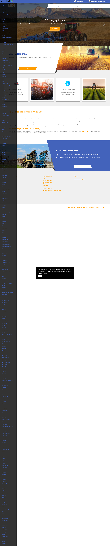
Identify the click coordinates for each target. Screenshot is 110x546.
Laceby (3, 276)
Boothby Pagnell (5, 49)
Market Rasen (5, 323)
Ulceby (3, 498)
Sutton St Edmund (6, 468)
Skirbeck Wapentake (6, 419)
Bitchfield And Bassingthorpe (8, 44)
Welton (3, 516)
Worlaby (3, 543)
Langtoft (4, 279)
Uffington (4, 495)
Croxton (3, 120)
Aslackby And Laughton (7, 15)
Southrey (4, 440)
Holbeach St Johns (6, 242)
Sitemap (103, 207)
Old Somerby (4, 369)
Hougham (4, 256)
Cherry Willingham (5, 102)
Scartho (3, 403)
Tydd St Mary (5, 493)
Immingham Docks (6, 262)
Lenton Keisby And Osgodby (8, 283)
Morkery (3, 332)
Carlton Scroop (5, 90)
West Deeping (5, 518)
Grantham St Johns (6, 189)
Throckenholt (5, 486)
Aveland (3, 17)
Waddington (4, 504)
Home (50, 6)
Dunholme (4, 129)
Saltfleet (3, 394)
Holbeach (4, 235)
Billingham (4, 42)
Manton (3, 319)
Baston (3, 33)
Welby (3, 511)
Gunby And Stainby (6, 212)
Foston (3, 164)
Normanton (4, 353)
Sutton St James (5, 470)
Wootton (4, 541)
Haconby (4, 217)
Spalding (4, 442)
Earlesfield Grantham (6, 136)
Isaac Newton (5, 269)
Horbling (3, 251)
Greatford (4, 200)
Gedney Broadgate (6, 173)
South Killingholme (6, 433)
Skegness (4, 413)
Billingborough (5, 40)
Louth (3, 307)
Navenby (4, 344)
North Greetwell (5, 358)
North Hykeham (5, 360)
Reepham (4, 387)
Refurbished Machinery (90, 6)
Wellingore (4, 514)
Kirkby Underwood (6, 272)
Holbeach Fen (5, 237)
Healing (3, 226)
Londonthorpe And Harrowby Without (8, 297)
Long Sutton (4, 302)
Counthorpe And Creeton (7, 116)
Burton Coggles (5, 83)
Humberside (4, 258)
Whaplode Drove (5, 530)
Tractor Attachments (69, 6)
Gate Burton (4, 171)
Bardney (3, 22)
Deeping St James (5, 122)
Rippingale (4, 390)
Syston (3, 477)
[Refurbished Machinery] (27, 155)
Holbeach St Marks (6, 244)
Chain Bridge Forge (6, 100)
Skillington (4, 417)
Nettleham (4, 346)
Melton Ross (4, 328)
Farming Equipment (58, 6)
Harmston (4, 221)
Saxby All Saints (5, 397)
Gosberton (4, 182)
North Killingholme (6, 362)
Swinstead (4, 475)
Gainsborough (5, 168)
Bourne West (4, 58)
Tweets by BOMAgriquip (79, 179)
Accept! (40, 276)
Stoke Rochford (5, 454)
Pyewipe (3, 383)
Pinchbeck (4, 378)
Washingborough (5, 509)
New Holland (4, 348)
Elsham (3, 145)
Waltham (4, 507)
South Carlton (5, 424)
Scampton (4, 401)
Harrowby (4, 223)
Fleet (3, 157)
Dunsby (3, 132)
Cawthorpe (4, 95)
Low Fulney (4, 312)
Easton (3, 141)
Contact (104, 6)
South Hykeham (5, 431)
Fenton (3, 152)
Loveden (4, 309)
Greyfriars (4, 207)
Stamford (4, 452)
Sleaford (3, 422)
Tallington (4, 479)
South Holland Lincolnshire (7, 426)
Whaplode (4, 527)
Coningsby (4, 111)
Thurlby (3, 488)
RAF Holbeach (5, 385)
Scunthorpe (4, 408)
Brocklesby (4, 74)
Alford (3, 5)
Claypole (3, 104)
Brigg (3, 72)
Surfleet (3, 463)
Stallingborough (5, 449)
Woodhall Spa (5, 539)
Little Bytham (5, 288)
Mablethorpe (4, 316)
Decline (45, 276)
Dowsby (3, 127)
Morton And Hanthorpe (7, 335)
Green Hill (4, 203)
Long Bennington (5, 300)
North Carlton (5, 355)
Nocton (3, 351)
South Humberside (6, 429)
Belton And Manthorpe (7, 38)
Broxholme (4, 77)
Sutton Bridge (5, 465)
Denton (3, 125)
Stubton (3, 459)
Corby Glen (4, 113)
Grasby (3, 191)
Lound (3, 305)
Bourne (3, 54)
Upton (3, 502)
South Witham (5, 438)
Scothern (4, 406)
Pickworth (4, 376)
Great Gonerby (5, 196)
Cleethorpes (4, 106)
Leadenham (4, 281)
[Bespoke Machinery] (82, 58)
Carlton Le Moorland (6, 88)
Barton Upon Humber (6, 31)
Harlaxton (4, 219)
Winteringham (5, 532)
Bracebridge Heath (6, 63)
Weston (3, 523)
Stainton (4, 447)
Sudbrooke (4, 461)
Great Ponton (5, 198)
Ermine (3, 150)
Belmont (4, 35)
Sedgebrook (4, 410)
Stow (3, 456)
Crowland (4, 118)
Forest (3, 161)
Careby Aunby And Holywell (7, 86)
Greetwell (4, 205)
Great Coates (5, 194)
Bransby (3, 67)
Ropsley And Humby (6, 392)
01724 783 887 (80, 1)
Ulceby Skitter (5, 500)
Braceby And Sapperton (7, 65)
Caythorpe (4, 97)
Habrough (4, 214)
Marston (3, 325)
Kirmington (4, 274)
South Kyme (4, 436)
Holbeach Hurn (5, 239)
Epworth (3, 148)
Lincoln (3, 285)
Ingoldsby (4, 265)
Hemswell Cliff (5, 228)
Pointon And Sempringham (7, 380)
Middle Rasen (5, 330)
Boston (3, 51)
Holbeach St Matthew (6, 246)
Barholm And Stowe (6, 24)
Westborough (5, 520)
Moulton (3, 337)
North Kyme (4, 364)
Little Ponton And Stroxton (7, 292)
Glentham (4, 180)
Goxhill (3, 184)
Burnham (4, 79)
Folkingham (4, 159)
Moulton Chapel (5, 339)
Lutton (3, 314)
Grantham (4, 187)
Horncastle (4, 253)
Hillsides (3, 233)
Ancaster (4, 10)
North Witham (5, 367)
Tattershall (4, 481)
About (99, 6)
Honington (4, 249)
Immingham (4, 260)
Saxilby (3, 399)
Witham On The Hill (6, 534)
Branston (4, 70)
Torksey (3, 491)
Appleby (3, 12)
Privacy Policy (53, 271)
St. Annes (4, 445)
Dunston (4, 134)
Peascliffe (4, 374)
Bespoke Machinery (79, 6)
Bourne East (4, 56)
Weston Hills (4, 525)
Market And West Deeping (7, 321)
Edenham (4, 143)
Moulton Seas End (6, 341)
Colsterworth (4, 109)
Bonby (3, 47)
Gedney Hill (4, 175)
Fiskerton (4, 155)
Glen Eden (4, 178)
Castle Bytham (5, 93)
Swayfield (4, 472)
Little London (5, 290)
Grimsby (3, 210)
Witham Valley (5, 537)
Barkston (4, 26)
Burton (3, 81)
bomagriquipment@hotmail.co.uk (99, 1)
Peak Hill (4, 371)
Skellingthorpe (5, 415)
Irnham (3, 267)
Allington (4, 8)
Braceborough (5, 61)
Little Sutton (4, 295)
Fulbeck (3, 166)
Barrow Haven (5, 28)
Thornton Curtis (5, 484)
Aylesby (3, 19)
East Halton (4, 139)
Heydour (4, 230)
